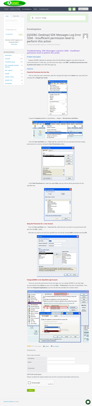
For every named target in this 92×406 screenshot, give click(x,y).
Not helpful (55, 346)
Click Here (14, 44)
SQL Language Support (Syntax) (14, 66)
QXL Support (14, 70)
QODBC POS (14, 80)
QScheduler (14, 83)
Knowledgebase (27, 9)
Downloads (14, 55)
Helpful (47, 346)
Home (6, 9)
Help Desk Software (8, 401)
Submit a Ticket (15, 9)
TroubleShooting (14, 62)
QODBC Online (14, 77)
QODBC (14, 73)
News (35, 9)
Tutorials (14, 59)
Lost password (9, 34)
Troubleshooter (44, 9)
